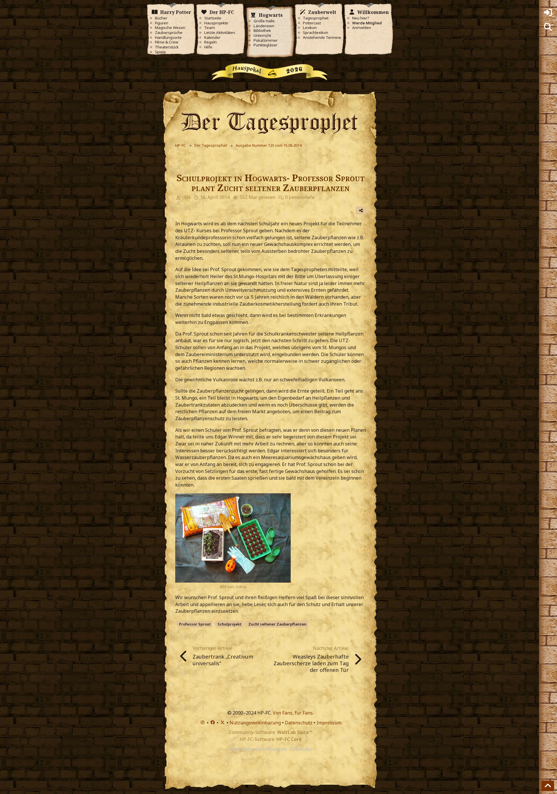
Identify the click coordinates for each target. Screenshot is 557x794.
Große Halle (264, 21)
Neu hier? (360, 18)
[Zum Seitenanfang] (547, 786)
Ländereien (264, 25)
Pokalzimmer (266, 40)
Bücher (161, 18)
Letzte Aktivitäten (219, 32)
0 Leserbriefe (299, 197)
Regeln (210, 42)
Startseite (212, 18)
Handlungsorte (168, 37)
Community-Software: (270, 732)
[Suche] (548, 27)
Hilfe (208, 47)
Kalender (212, 37)
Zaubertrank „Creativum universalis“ (223, 660)
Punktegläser (265, 45)
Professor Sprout (195, 624)
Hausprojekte (216, 23)
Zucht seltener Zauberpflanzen (277, 624)
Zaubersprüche (168, 32)
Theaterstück (167, 47)
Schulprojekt (229, 624)
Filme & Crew (166, 42)
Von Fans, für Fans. (293, 713)
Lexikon (310, 27)
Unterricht (262, 35)
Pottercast (312, 23)
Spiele (160, 52)
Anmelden (361, 27)
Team (209, 27)
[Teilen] (361, 210)
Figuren (161, 23)
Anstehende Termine (322, 37)
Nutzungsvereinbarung (255, 722)
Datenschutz (298, 722)
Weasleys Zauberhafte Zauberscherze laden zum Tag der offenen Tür (311, 663)
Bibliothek (262, 30)
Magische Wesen (170, 27)
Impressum (329, 722)
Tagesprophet (315, 18)
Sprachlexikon (315, 32)
